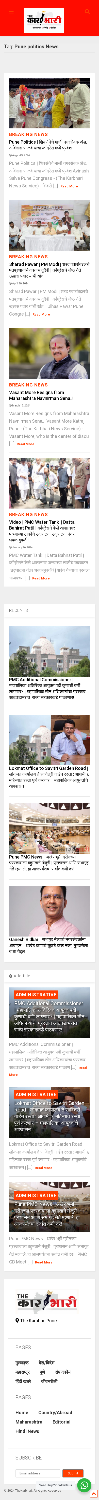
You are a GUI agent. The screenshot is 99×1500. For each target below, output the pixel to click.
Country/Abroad (55, 1412)
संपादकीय (63, 1372)
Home (21, 1412)
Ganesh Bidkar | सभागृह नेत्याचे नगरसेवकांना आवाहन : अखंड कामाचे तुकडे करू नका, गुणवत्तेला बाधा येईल (48, 945)
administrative (36, 994)
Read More (69, 186)
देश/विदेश (47, 1362)
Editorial (62, 1422)
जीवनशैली (49, 1381)
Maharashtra (28, 1422)
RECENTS (18, 610)
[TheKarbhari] (41, 21)
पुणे (42, 1372)
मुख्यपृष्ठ (22, 1362)
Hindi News (27, 1431)
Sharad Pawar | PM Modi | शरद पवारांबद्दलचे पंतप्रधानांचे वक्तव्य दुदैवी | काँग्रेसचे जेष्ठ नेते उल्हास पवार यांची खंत (49, 270)
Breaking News (28, 134)
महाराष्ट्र (22, 1372)
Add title (21, 975)
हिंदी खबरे (23, 1381)
